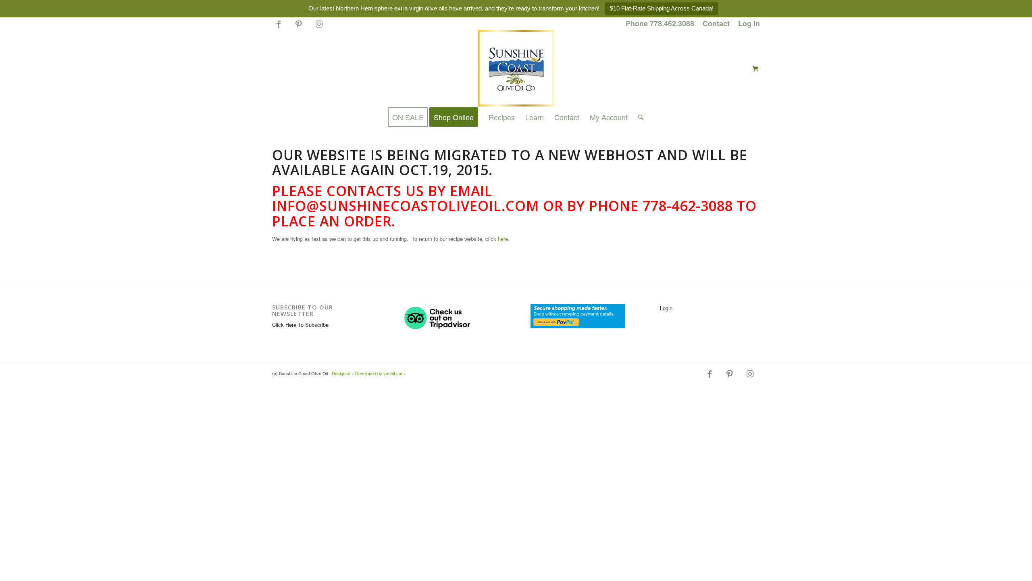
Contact (716, 23)
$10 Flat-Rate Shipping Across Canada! (662, 8)
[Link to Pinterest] (298, 27)
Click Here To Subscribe (300, 324)
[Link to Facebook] (278, 27)
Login (666, 308)
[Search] (638, 117)
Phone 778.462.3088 (660, 23)
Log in (749, 23)
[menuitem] (660, 23)
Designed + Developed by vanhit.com (368, 373)
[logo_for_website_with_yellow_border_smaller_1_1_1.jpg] (516, 68)
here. (504, 238)
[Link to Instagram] (319, 27)
